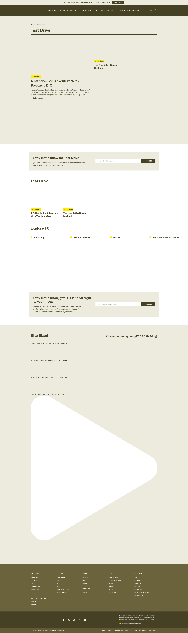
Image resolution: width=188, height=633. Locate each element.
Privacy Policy (107, 630)
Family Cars (61, 592)
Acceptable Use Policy (138, 630)
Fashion (111, 589)
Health (73, 10)
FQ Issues (135, 10)
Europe (33, 601)
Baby (32, 583)
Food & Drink (113, 577)
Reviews (63, 10)
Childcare (34, 580)
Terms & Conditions (121, 630)
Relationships (36, 586)
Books (84, 580)
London (33, 604)
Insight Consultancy (57, 630)
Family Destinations (38, 598)
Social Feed (138, 595)
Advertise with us (141, 592)
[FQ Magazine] (34, 10)
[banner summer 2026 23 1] (94, 125)
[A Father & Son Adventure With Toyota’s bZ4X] (61, 55)
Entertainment (86, 10)
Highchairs (60, 577)
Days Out (110, 10)
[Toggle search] (155, 10)
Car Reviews (35, 76)
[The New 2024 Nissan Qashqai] (109, 47)
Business (111, 583)
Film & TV (85, 583)
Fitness (85, 577)
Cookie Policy (152, 630)
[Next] (155, 228)
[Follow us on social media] (63, 619)
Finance (111, 586)
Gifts (58, 580)
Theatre (85, 593)
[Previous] (151, 228)
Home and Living (114, 580)
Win (128, 10)
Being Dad (34, 577)
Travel (120, 10)
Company (138, 573)
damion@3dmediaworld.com (131, 624)
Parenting (52, 10)
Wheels (59, 586)
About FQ (137, 583)
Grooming (112, 592)
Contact (137, 586)
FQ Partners (139, 589)
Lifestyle (99, 10)
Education (35, 589)
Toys (58, 583)
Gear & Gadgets (62, 589)
